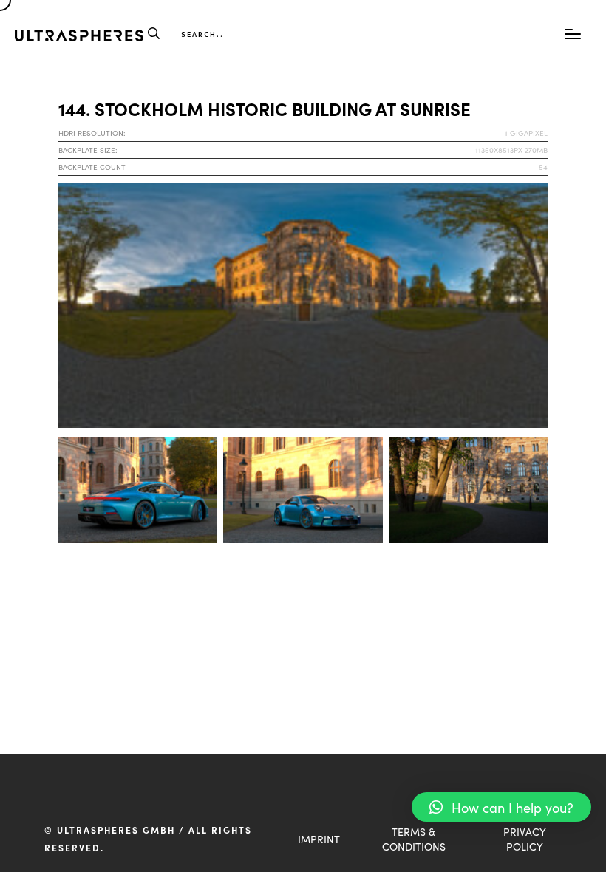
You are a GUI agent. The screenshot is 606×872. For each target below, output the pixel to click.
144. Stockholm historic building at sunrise (264, 108)
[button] (501, 807)
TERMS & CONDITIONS (414, 839)
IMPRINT (319, 838)
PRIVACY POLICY (524, 839)
